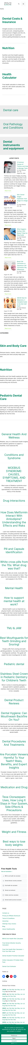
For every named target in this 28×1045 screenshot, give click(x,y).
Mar (13, 989)
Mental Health (14, 588)
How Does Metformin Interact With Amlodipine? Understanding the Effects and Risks (14, 519)
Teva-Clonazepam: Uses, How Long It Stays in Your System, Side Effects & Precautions (14, 803)
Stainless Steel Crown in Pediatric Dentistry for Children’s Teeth (14, 677)
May (18, 989)
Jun (21, 989)
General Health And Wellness (14, 435)
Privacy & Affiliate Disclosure (11, 915)
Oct (9, 996)
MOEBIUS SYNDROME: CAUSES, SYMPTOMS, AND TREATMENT (14, 474)
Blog (3, 926)
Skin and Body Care (13, 345)
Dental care (10, 110)
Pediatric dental (14, 664)
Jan (8, 989)
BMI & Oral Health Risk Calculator (12, 938)
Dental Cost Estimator (9, 966)
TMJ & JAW (14, 628)
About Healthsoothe (8, 929)
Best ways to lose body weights (14, 843)
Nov (12, 996)
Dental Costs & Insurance (12, 20)
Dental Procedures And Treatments (14, 743)
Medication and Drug (14, 787)
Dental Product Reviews (14, 701)
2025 (4, 994)
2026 (4, 989)
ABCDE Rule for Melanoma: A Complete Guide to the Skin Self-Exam (22, 302)
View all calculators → (7, 871)
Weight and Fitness (14, 831)
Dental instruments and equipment (13, 145)
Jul (24, 989)
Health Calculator (9, 76)
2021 (4, 1013)
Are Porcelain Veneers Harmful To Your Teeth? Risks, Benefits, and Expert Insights (14, 761)
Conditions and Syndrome (14, 456)
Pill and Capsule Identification (14, 550)
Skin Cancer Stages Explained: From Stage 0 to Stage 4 (22, 198)
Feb (10, 989)
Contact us (5, 913)
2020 (4, 1017)
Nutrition (8, 48)
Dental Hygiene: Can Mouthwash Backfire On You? (14, 716)
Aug (3, 991)
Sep (6, 996)
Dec (14, 996)
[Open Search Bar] (18, 4)
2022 (4, 1008)
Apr (16, 989)
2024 (4, 999)
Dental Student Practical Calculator (13, 956)
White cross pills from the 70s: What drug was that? (14, 565)
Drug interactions (14, 500)
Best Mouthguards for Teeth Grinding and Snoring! (14, 641)
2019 (4, 1022)
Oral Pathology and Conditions (13, 125)
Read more (8, 190)
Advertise (5, 921)
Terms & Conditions (8, 918)
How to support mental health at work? (14, 601)
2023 (4, 1003)
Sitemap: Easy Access (9, 924)
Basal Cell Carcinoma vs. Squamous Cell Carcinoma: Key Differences (22, 265)
